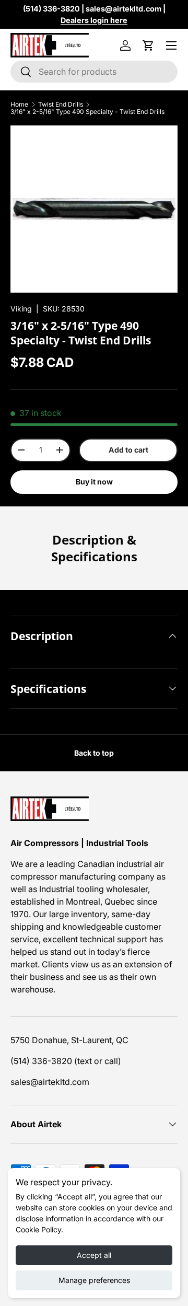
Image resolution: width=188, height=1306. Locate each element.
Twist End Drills (60, 104)
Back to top (94, 752)
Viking (21, 308)
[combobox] (94, 72)
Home (19, 104)
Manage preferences (94, 1280)
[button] (148, 45)
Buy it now (94, 481)
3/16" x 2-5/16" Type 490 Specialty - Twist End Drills (87, 112)
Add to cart (128, 449)
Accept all (94, 1255)
